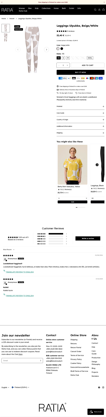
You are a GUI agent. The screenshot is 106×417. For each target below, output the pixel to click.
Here (20, 354)
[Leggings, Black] (61, 48)
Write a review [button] (88, 238)
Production (96, 358)
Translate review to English (20, 272)
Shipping (73, 340)
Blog (93, 368)
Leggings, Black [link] (97, 185)
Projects (95, 372)
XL (77, 58)
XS (59, 58)
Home (4, 19)
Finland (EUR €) (21, 387)
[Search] (95, 10)
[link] (72, 165)
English (4, 387)
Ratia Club (74, 375)
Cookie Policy (75, 363)
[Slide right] (46, 49)
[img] (8, 255)
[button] (62, 31)
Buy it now (80, 72)
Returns (73, 344)
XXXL (90, 58)
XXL (83, 58)
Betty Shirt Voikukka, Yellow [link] (69, 187)
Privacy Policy (76, 359)
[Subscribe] (40, 360)
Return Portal (75, 347)
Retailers (95, 376)
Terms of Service (77, 355)
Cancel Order (75, 351)
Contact (95, 343)
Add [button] (72, 202)
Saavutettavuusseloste (79, 367)
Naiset (12, 19)
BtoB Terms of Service (79, 371)
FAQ (93, 347)
